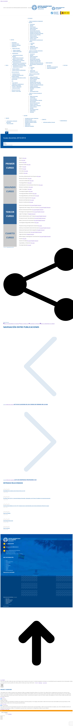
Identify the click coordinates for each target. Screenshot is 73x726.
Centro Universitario (9, 561)
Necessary (4, 699)
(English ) (47, 236)
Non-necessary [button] (3, 704)
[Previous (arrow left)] (0, 718)
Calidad (7, 567)
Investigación (8, 565)
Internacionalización (9, 570)
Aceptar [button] (36, 682)
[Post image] (6, 489)
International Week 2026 (8, 520)
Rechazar (40, 682)
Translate (10, 714)
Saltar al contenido (4, 1)
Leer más (45, 682)
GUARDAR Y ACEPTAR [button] (4, 709)
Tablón (7, 569)
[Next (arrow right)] (2, 718)
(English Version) (37, 205)
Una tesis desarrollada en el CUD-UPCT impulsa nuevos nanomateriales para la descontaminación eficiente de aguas (26, 505)
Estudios (7, 564)
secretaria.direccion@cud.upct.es (21, 2)
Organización (8, 562)
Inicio (7, 560)
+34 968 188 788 (6, 2)
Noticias (8, 247)
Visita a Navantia (6, 528)
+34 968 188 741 (12, 2)
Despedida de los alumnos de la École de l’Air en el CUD (14, 490)
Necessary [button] (2, 697)
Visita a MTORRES (6, 513)
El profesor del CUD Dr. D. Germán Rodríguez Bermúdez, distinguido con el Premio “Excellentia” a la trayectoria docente (26, 498)
